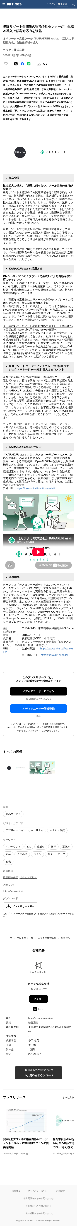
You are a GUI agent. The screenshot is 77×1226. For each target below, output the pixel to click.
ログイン (51, 4)
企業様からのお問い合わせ (38, 1205)
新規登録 (62, 4)
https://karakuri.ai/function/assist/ (35, 488)
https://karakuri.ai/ (13, 891)
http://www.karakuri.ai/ (40, 1018)
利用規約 (60, 1190)
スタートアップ (56, 854)
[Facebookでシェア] (22, 64)
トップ (8, 938)
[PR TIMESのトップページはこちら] (14, 4)
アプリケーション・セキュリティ (24, 830)
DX (29, 846)
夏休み (66, 846)
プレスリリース (25, 938)
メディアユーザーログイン (38, 691)
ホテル (37, 854)
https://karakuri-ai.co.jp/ (54, 654)
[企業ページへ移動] (38, 968)
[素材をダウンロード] (39, 64)
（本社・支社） (28, 877)
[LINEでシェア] (29, 64)
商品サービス (13, 813)
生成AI (40, 846)
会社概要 (16, 1190)
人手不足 (22, 854)
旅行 (53, 846)
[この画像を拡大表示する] (15, 768)
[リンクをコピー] (45, 64)
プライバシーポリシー (38, 1190)
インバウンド (13, 846)
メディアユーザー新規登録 (38, 708)
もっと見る (68, 1097)
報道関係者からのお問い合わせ (38, 1198)
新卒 (8, 854)
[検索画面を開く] (73, 4)
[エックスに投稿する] (16, 64)
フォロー (38, 999)
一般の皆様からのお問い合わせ (38, 1213)
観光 (8, 861)
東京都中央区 (10, 877)
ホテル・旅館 (57, 830)
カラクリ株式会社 (47, 938)
